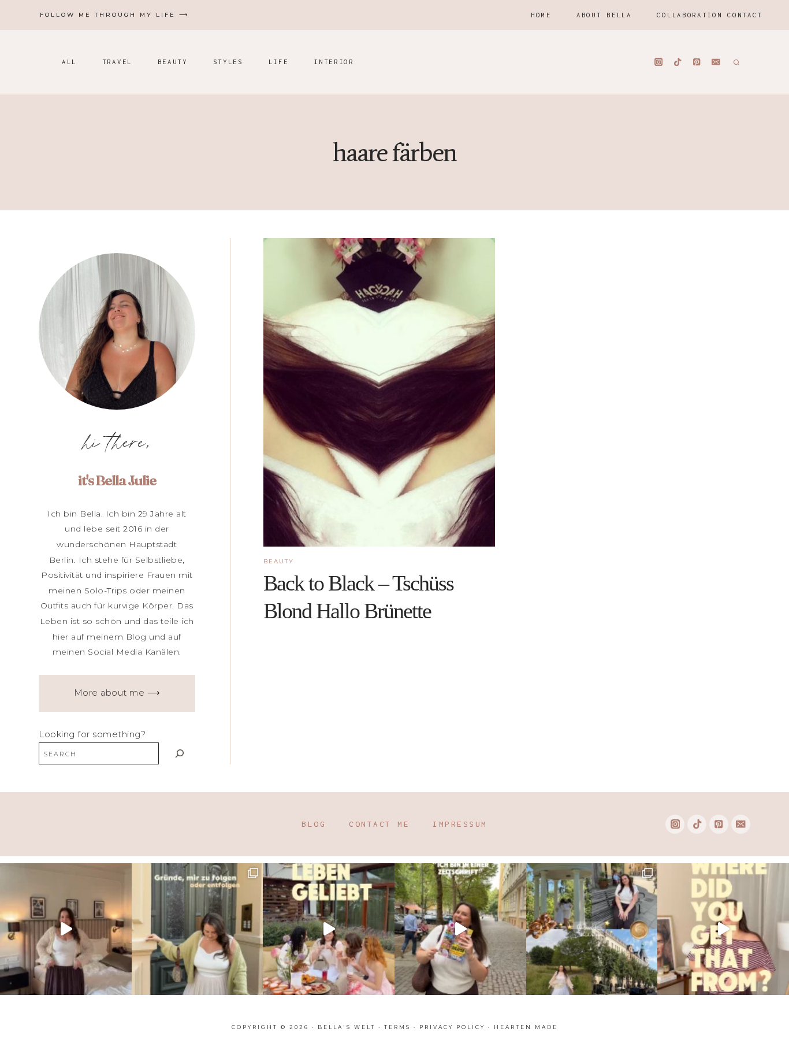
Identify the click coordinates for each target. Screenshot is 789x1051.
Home (541, 14)
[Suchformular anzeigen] (735, 61)
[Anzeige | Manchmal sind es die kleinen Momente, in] (328, 929)
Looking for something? (92, 734)
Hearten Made (526, 1027)
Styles (228, 61)
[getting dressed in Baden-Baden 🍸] (66, 929)
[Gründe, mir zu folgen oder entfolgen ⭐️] (197, 929)
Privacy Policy (452, 1027)
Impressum (460, 824)
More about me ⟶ (117, 693)
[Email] (716, 62)
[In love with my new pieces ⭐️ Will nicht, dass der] (723, 929)
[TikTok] (677, 62)
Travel (117, 61)
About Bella (604, 14)
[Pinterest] (696, 62)
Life (279, 61)
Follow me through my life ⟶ (114, 14)
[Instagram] (658, 62)
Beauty (173, 61)
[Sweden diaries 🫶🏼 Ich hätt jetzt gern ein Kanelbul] (592, 929)
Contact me (379, 824)
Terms (397, 1027)
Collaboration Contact (709, 14)
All (69, 61)
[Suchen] (180, 753)
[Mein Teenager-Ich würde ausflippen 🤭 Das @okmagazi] (460, 929)
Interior (334, 61)
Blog (314, 824)
